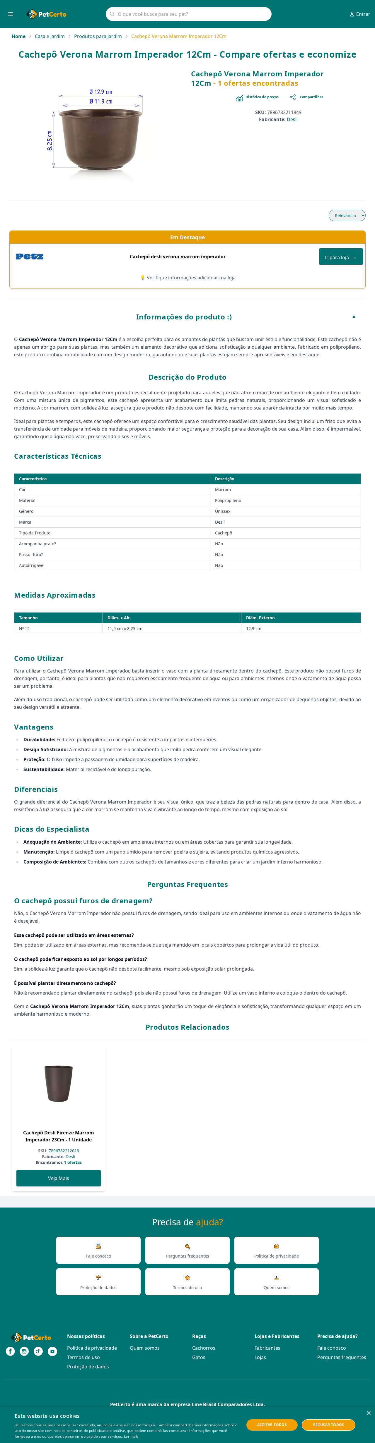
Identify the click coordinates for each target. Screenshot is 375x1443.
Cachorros (203, 1348)
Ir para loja (341, 256)
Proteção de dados (88, 1366)
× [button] (368, 1413)
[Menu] (10, 14)
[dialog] (187, 1425)
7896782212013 (63, 1150)
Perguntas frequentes (341, 1357)
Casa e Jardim (50, 36)
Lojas (260, 1357)
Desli (292, 119)
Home (18, 36)
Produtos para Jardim (98, 36)
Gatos (198, 1357)
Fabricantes (267, 1348)
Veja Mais (58, 1178)
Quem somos (145, 1348)
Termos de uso (83, 1357)
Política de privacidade (92, 1348)
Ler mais (131, 1436)
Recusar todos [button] (328, 1424)
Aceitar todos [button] (272, 1424)
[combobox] (189, 14)
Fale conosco (331, 1348)
